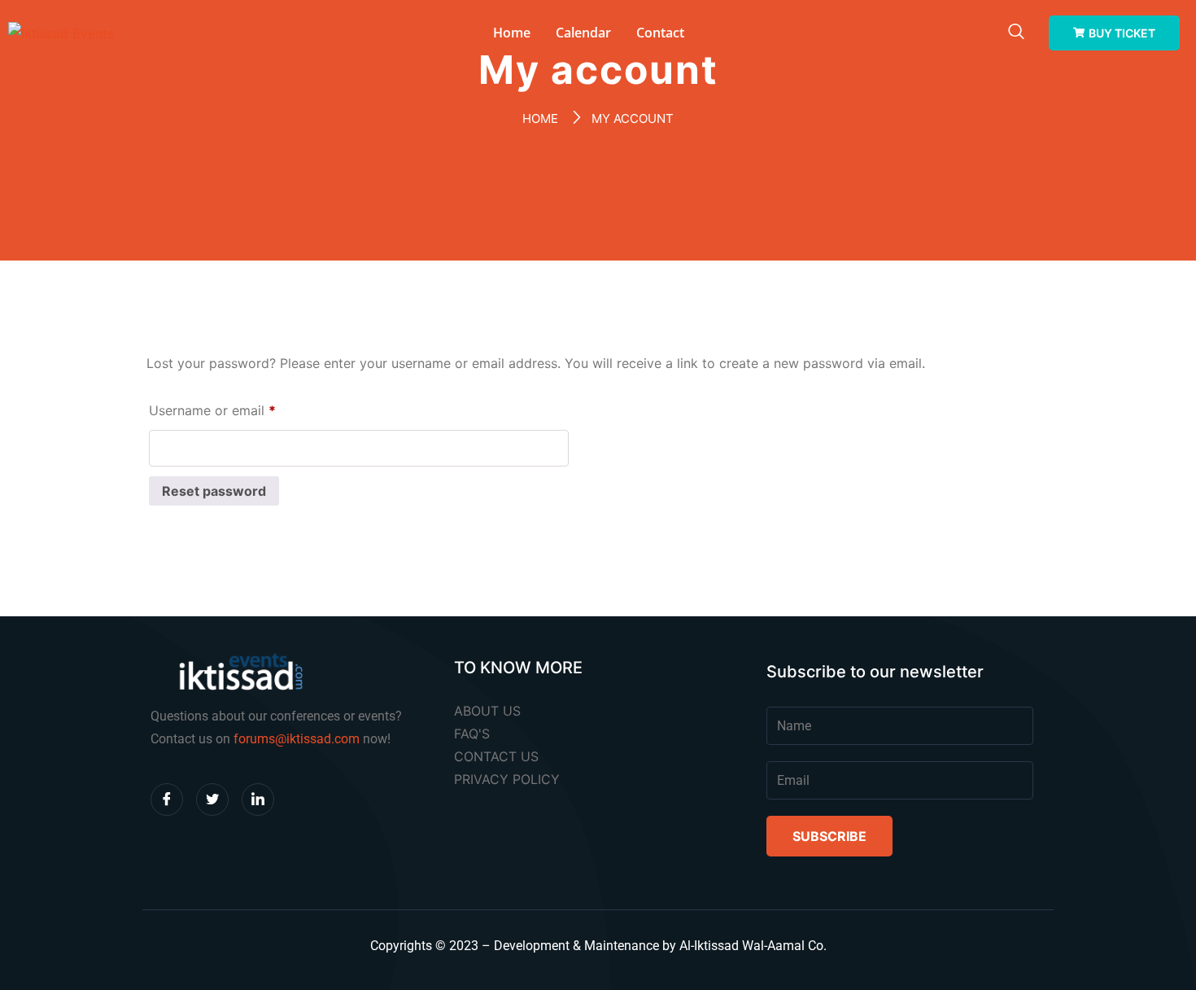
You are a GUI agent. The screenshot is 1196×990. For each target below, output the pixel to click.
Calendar (583, 33)
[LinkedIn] (258, 799)
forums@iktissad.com (297, 739)
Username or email (239, 407)
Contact (660, 33)
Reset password (214, 491)
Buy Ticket (1122, 33)
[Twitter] (212, 799)
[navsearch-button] (1016, 32)
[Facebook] (167, 799)
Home (511, 33)
